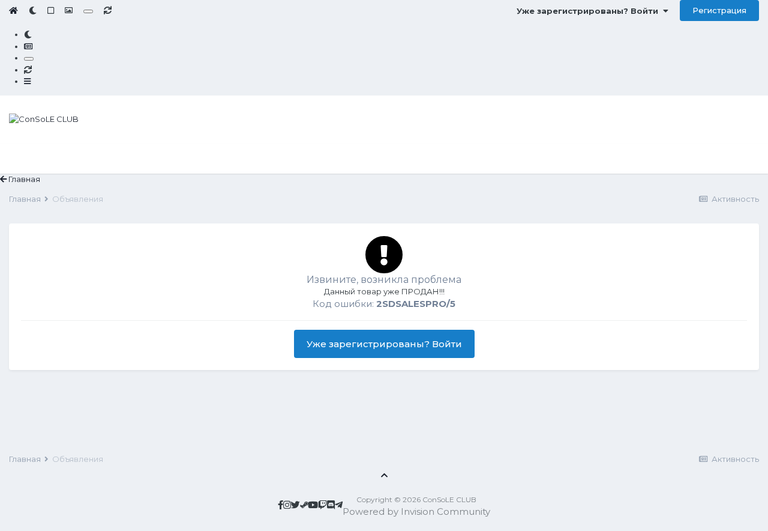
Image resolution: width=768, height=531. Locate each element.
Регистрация (719, 10)
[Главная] (13, 10)
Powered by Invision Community (416, 511)
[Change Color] (88, 11)
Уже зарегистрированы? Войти (590, 11)
